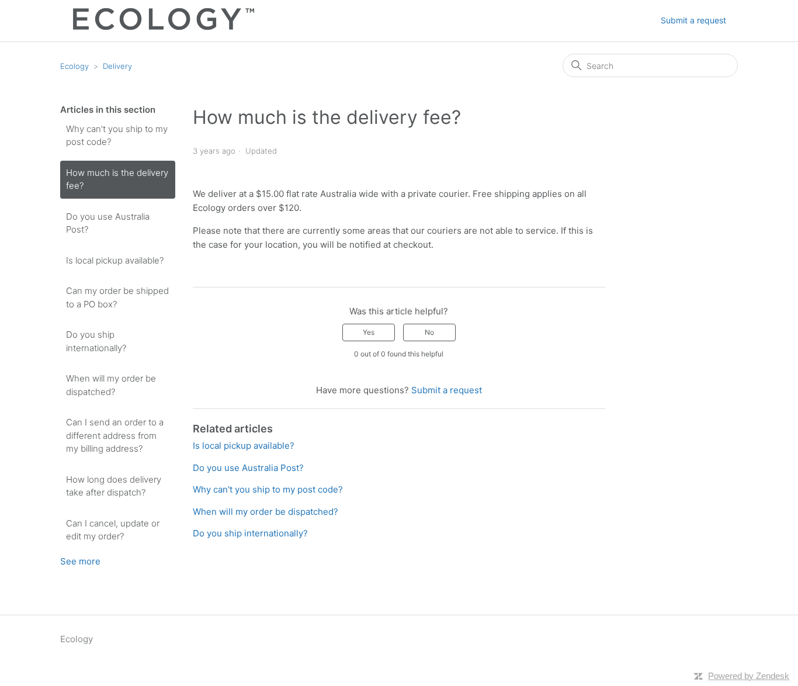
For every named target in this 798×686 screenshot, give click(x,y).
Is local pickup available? (115, 260)
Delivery (117, 66)
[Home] (157, 26)
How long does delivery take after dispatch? (113, 486)
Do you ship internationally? (96, 341)
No (429, 332)
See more (80, 561)
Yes (368, 332)
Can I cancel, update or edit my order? (112, 530)
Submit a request (693, 20)
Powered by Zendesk (748, 676)
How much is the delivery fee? (117, 179)
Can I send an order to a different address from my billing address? (115, 435)
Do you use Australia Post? (108, 223)
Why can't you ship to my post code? (117, 135)
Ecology (74, 66)
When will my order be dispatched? (111, 385)
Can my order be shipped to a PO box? (117, 297)
